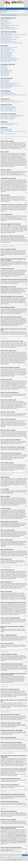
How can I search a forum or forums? (8, 106)
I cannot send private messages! (7, 92)
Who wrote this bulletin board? (6, 129)
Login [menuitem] (25, 9)
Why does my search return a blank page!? (9, 108)
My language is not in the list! (6, 38)
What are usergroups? (5, 82)
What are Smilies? (4, 68)
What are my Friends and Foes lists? (8, 100)
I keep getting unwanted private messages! (9, 93)
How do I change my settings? (6, 33)
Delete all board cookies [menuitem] (17, 857)
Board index (4, 857)
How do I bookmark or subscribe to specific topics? (10, 116)
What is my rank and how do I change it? (8, 41)
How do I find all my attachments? (7, 124)
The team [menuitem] (10, 857)
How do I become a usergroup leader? (8, 84)
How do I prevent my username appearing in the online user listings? (13, 34)
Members (5, 9)
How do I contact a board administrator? (8, 133)
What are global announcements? (7, 70)
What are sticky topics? (5, 72)
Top (26, 149)
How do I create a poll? (5, 50)
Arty (15, 860)
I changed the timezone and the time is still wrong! (10, 36)
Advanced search (27, 10)
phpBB (16, 292)
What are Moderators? (5, 80)
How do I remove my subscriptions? (7, 118)
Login (2, 10)
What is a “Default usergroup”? (6, 86)
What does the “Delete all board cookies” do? (9, 28)
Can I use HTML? (4, 67)
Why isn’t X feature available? (6, 130)
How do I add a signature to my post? (8, 49)
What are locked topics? (5, 74)
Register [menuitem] (27, 9)
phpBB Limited (7, 813)
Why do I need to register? (6, 19)
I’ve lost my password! (5, 26)
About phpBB (3, 816)
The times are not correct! (5, 35)
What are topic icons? (5, 75)
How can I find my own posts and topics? (8, 110)
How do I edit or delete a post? (6, 48)
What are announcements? (6, 71)
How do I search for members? (6, 109)
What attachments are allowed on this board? (9, 123)
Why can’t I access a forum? (6, 54)
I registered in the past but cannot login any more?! (10, 25)
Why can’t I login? (4, 24)
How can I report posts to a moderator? (8, 57)
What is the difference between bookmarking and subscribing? (12, 115)
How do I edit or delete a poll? (6, 53)
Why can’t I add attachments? (6, 55)
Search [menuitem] (26, 12)
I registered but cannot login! (6, 22)
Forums (3, 9)
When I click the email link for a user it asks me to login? (11, 42)
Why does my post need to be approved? (8, 60)
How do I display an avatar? (6, 40)
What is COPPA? (4, 20)
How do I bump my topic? (5, 61)
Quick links (1, 9)
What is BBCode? (4, 65)
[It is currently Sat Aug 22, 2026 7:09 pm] (25, 12)
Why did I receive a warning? (6, 56)
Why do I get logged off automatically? (8, 27)
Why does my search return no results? (8, 107)
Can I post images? (4, 69)
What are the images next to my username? (9, 39)
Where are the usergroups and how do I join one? (10, 83)
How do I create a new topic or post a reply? (9, 47)
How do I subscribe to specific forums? (8, 117)
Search (25, 10)
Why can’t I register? (4, 21)
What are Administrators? (5, 79)
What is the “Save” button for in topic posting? (9, 59)
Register (6, 10)
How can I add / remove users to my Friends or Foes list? (11, 101)
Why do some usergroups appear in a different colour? (11, 85)
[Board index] (14, 4)
